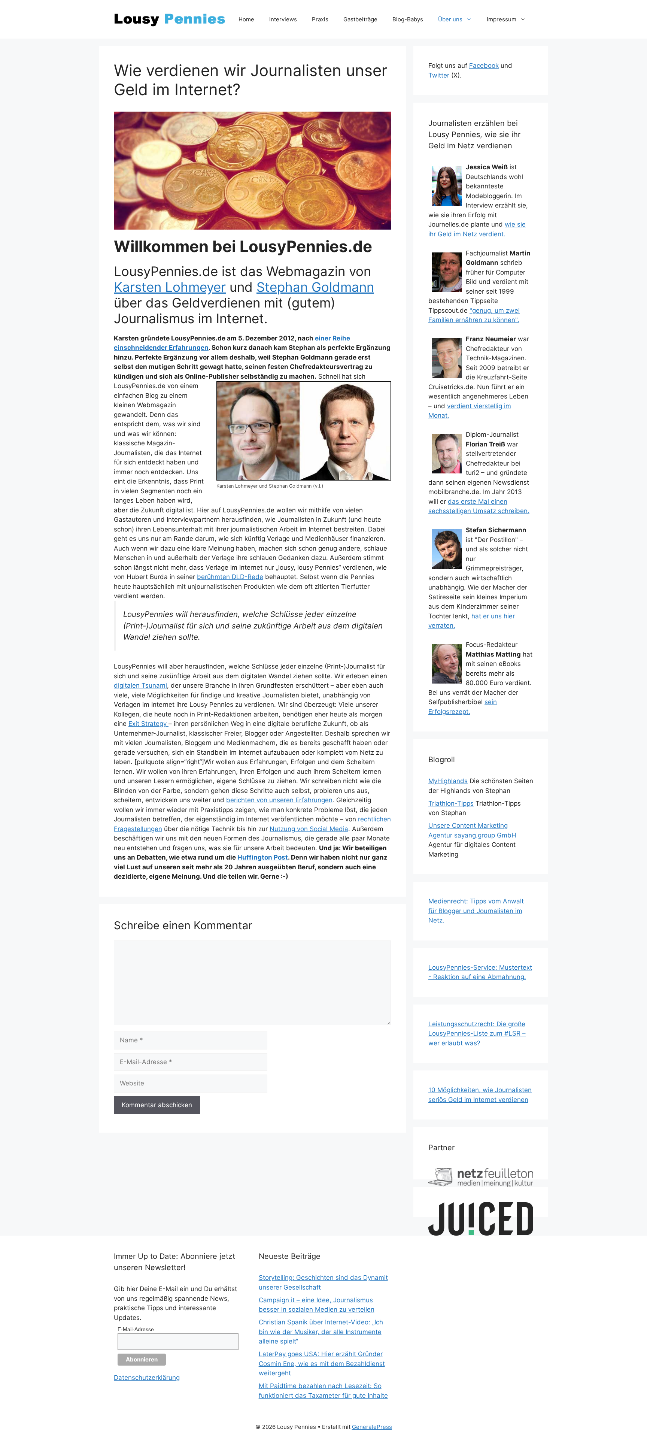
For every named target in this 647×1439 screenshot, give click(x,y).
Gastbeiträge (360, 19)
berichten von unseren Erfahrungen (279, 800)
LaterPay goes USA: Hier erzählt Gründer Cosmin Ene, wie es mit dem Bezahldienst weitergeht (322, 1363)
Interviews (283, 19)
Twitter (438, 75)
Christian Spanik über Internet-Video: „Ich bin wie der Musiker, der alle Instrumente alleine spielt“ (321, 1331)
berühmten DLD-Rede (230, 577)
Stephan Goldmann (315, 287)
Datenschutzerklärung (147, 1377)
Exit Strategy (148, 723)
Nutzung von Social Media (309, 829)
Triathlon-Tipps (451, 803)
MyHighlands (448, 781)
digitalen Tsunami (140, 685)
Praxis (320, 19)
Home (246, 19)
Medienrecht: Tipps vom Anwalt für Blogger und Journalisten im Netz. (476, 910)
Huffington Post (262, 857)
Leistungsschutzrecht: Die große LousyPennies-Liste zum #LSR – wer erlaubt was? (477, 1033)
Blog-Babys (407, 19)
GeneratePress (372, 1426)
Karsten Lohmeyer (170, 287)
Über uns (450, 19)
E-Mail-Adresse (136, 1329)
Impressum (501, 19)
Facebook (484, 65)
